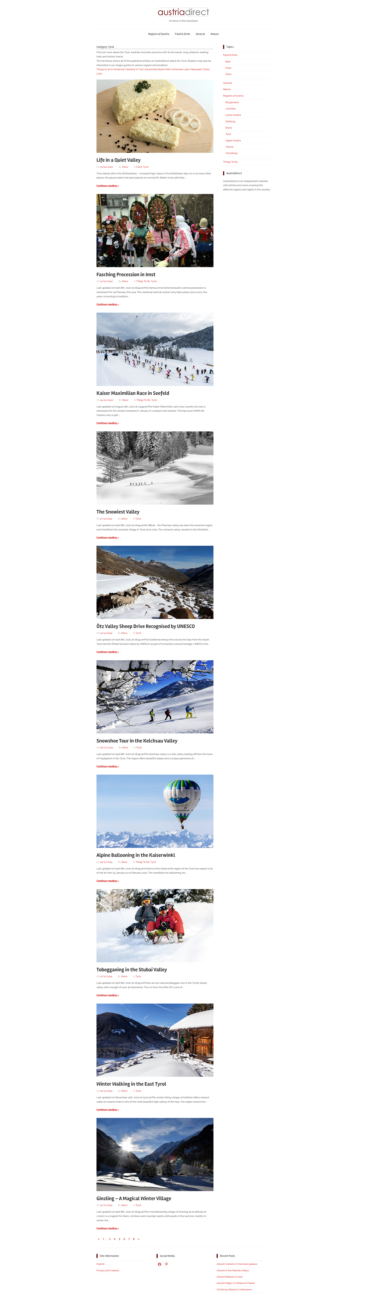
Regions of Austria (158, 34)
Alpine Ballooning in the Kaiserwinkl (135, 855)
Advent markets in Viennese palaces (237, 1264)
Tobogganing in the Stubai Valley (131, 970)
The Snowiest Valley (117, 512)
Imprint (100, 1264)
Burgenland (232, 102)
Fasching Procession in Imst (126, 274)
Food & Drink (182, 34)
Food (139, 167)
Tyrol (145, 167)
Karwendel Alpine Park (157, 69)
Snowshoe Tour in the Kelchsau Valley (136, 741)
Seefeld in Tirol (134, 69)
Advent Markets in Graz (230, 1276)
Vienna (229, 146)
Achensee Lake (180, 69)
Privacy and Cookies (107, 1270)
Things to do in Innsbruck (110, 69)
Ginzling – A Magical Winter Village (133, 1198)
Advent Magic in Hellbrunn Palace (236, 1283)
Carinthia (231, 108)
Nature (215, 34)
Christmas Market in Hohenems (234, 1289)
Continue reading (106, 185)
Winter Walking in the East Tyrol (131, 1084)
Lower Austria (233, 114)
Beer (228, 61)
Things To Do (143, 281)
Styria (229, 127)
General (200, 34)
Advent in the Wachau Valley (233, 1270)
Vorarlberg (232, 153)
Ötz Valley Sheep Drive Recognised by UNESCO (145, 626)
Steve (125, 167)
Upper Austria (233, 140)
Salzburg (230, 121)
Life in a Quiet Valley (118, 160)
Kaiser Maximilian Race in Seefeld (132, 393)
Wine (229, 74)
